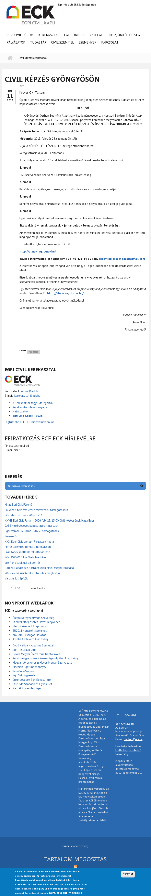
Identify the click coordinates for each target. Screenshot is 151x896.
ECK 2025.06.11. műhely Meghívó (25, 557)
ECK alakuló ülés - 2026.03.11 (23, 515)
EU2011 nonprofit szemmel (30, 630)
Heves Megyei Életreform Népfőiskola (36, 654)
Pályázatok (16, 42)
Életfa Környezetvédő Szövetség (33, 618)
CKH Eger (97, 35)
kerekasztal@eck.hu (27, 395)
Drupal (66, 846)
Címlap (10, 58)
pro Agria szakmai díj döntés (23, 563)
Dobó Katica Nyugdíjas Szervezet (33, 645)
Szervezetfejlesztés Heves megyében (36, 622)
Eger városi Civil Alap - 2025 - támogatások (32, 531)
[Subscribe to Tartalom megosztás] (75, 866)
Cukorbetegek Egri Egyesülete (32, 680)
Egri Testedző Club (24, 650)
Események (88, 42)
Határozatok (20, 411)
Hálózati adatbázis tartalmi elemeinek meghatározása (39, 568)
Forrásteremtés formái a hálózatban (28, 547)
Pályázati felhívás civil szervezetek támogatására (36, 510)
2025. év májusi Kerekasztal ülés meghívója (32, 573)
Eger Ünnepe (74, 35)
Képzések (33, 351)
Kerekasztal (48, 35)
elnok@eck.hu (30, 391)
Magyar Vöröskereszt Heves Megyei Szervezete (42, 662)
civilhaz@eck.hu (133, 739)
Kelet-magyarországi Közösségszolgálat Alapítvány (45, 658)
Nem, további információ (65, 893)
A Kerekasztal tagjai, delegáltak (33, 403)
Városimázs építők (16, 578)
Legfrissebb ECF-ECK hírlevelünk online (30, 422)
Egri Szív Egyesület (25, 675)
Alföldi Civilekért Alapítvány (30, 639)
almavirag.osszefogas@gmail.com (122, 259)
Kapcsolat (110, 42)
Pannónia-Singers (23, 671)
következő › (38, 588)
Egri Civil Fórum (20, 35)
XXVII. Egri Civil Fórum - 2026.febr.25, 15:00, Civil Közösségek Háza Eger (49, 520)
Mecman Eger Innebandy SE (30, 667)
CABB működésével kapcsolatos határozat (31, 525)
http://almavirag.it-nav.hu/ (37, 251)
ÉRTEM (128, 874)
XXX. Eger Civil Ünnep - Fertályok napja (29, 541)
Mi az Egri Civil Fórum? (18, 504)
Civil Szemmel (62, 42)
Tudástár (38, 42)
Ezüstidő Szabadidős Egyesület (32, 684)
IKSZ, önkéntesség (124, 35)
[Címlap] (31, 14)
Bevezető (11, 536)
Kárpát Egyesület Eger (27, 688)
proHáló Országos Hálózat (29, 635)
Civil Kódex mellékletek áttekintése (27, 552)
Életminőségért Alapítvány (30, 626)
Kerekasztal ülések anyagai (30, 407)
